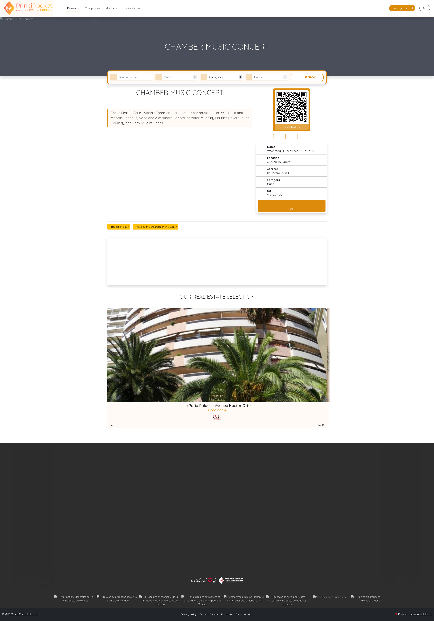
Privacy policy (188, 614)
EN (424, 8)
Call (291, 208)
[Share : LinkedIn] (304, 136)
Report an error (120, 226)
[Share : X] (291, 136)
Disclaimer (227, 614)
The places (92, 8)
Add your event (403, 8)
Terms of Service (209, 614)
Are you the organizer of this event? (156, 226)
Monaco (111, 8)
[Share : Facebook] (279, 136)
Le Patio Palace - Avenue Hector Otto (217, 405)
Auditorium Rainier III (279, 162)
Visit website (275, 195)
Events (72, 8)
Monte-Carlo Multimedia (24, 614)
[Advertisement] (217, 261)
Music (270, 184)
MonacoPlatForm (422, 614)
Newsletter (132, 8)
